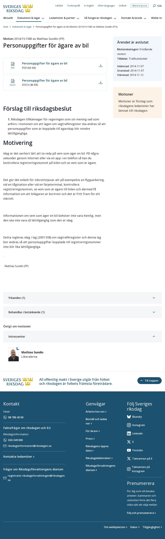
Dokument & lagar (22, 26)
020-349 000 (15, 440)
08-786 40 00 (15, 417)
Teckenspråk (73, 5)
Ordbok (122, 5)
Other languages (106, 5)
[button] (31, 18)
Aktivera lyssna (139, 5)
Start (5, 26)
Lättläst (59, 5)
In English (89, 5)
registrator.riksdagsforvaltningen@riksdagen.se (36, 478)
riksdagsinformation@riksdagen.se (30, 446)
